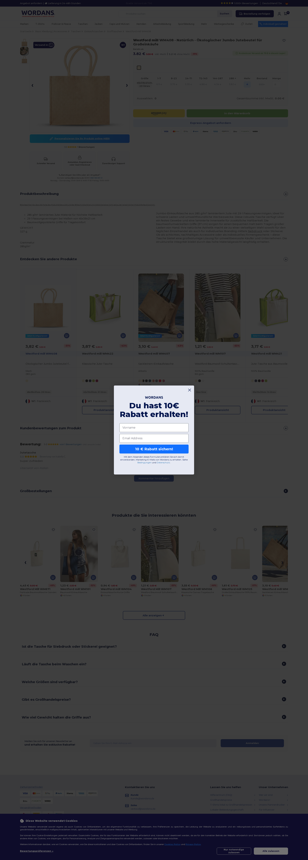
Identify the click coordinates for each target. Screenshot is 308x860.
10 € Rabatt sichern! (154, 449)
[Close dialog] (189, 390)
